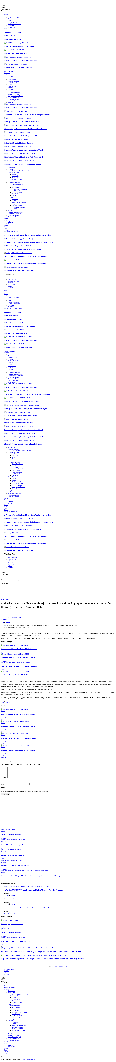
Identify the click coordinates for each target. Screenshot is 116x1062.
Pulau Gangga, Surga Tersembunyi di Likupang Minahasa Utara (28, 242)
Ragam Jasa (15, 195)
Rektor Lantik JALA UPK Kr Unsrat (18, 68)
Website (3, 787)
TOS (5, 972)
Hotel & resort (12, 86)
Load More (4, 757)
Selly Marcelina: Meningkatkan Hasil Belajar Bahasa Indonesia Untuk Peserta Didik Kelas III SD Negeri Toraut (42, 959)
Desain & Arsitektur (17, 184)
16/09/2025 (4, 661)
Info (5, 220)
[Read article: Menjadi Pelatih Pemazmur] (58, 829)
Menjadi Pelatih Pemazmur (14, 39)
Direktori (7, 73)
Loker (6, 225)
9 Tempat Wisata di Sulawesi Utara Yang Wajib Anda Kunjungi (28, 235)
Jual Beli (10, 89)
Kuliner (10, 91)
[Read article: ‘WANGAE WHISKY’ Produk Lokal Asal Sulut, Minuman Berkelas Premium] (59, 886)
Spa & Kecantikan (17, 192)
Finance (14, 186)
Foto (5, 227)
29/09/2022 (4, 619)
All (9, 15)
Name (3, 781)
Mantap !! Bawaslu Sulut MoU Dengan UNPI (18, 657)
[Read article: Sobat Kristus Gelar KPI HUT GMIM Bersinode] (58, 645)
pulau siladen (11, 284)
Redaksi (6, 971)
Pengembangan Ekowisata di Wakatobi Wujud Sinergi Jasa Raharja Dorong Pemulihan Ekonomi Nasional (41, 952)
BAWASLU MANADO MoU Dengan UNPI (20, 60)
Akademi (14, 174)
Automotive (11, 76)
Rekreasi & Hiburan (13, 99)
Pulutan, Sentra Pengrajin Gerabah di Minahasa (22, 249)
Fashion (14, 200)
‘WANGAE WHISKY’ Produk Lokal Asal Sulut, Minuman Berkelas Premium (33, 890)
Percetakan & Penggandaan (19, 189)
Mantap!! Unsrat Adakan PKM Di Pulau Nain (21, 122)
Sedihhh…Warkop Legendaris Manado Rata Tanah (23, 150)
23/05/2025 (4, 678)
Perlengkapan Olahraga (18, 207)
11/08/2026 (4, 838)
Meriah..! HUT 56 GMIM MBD (16, 53)
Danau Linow (12, 279)
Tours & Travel (16, 194)
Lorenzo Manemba (15, 617)
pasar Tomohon (12, 278)
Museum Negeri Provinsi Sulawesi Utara (19, 270)
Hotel (9, 181)
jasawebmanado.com (61, 966)
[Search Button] (18, 580)
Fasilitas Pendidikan (13, 81)
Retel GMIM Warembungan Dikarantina (19, 46)
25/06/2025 (4, 669)
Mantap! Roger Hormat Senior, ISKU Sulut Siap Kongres (25, 129)
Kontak (6, 974)
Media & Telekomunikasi (15, 94)
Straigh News (12, 27)
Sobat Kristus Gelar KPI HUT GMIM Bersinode (19, 649)
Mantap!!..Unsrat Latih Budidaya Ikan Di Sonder (23, 164)
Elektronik (15, 199)
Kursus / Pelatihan (17, 179)
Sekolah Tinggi (16, 176)
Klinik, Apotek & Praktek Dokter (21, 171)
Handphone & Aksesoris (19, 202)
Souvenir (14, 208)
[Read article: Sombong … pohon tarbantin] (58, 920)
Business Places (12, 78)
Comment (4, 777)
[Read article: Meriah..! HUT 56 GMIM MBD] (58, 850)
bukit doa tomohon (13, 281)
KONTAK (4, 291)
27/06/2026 (4, 859)
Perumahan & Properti (14, 213)
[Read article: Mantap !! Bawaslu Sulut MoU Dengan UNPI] (58, 654)
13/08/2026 (4, 927)
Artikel (3, 831)
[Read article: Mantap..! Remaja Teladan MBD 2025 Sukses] (58, 671)
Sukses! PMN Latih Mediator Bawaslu (18, 143)
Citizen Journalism (9, 71)
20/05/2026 (4, 869)
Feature (10, 19)
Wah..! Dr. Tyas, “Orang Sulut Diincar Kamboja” (19, 666)
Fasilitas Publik (12, 82)
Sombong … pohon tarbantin (15, 32)
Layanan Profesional (14, 92)
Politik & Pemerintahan (14, 24)
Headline (10, 20)
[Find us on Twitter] (1, 11)
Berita (6, 14)
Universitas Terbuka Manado (15, 899)
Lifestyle (10, 222)
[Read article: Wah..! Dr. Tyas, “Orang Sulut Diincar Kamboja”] (58, 663)
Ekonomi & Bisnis (13, 17)
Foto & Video (15, 187)
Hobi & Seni (11, 84)
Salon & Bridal (16, 190)
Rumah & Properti (13, 101)
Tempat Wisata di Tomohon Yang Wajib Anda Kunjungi (25, 256)
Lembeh (10, 287)
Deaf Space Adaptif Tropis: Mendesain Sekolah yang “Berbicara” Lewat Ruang (30, 876)
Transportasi (11, 102)
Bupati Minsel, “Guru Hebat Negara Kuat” (20, 136)
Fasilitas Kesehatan (13, 79)
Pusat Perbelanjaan (13, 97)
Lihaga (10, 286)
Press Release (12, 25)
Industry (10, 87)
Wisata (6, 230)
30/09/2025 (4, 652)
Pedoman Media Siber (10, 969)
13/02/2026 (4, 879)
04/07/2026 (4, 848)
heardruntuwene (7, 718)
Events (6, 218)
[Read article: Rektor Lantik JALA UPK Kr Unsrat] (58, 860)
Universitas (15, 177)
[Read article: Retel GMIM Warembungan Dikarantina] (58, 840)
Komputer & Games (17, 204)
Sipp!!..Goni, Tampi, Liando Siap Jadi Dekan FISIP (23, 157)
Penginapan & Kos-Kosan (15, 96)
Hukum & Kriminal (13, 22)
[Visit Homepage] (15, 4)
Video (6, 228)
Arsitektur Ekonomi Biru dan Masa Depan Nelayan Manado (27, 115)
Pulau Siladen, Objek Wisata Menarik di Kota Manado (25, 263)
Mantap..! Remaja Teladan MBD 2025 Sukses (18, 675)
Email (3, 784)
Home (2, 599)
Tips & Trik (11, 223)
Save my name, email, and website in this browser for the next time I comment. (25, 791)
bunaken (10, 282)
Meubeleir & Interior (17, 205)
